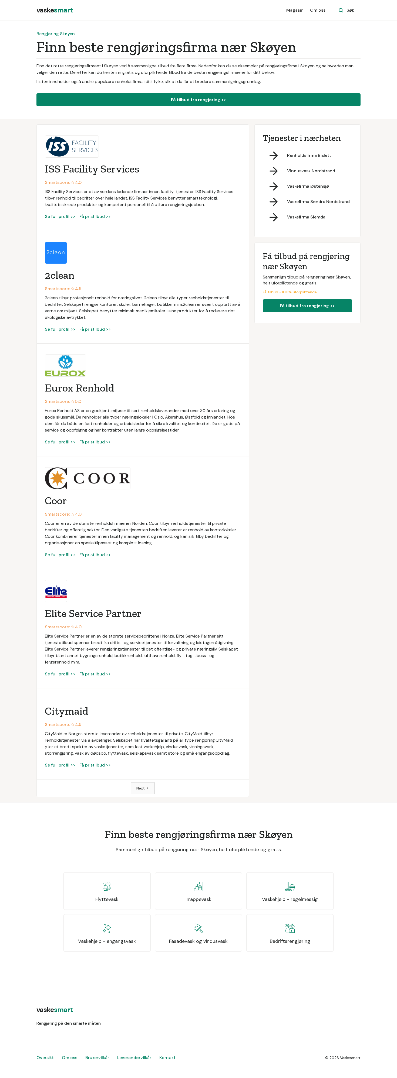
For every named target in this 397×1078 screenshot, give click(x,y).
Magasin (295, 10)
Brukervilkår (97, 1057)
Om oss (317, 10)
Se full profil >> (60, 216)
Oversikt (45, 1057)
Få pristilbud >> (95, 216)
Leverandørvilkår (134, 1057)
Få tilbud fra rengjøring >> (198, 99)
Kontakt (167, 1057)
